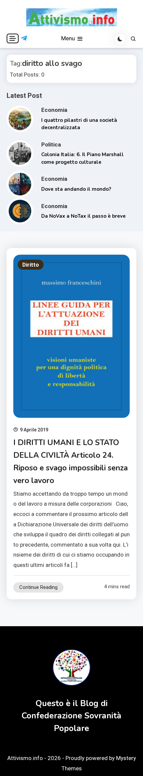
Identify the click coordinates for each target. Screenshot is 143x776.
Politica (51, 144)
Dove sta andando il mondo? (76, 189)
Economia (54, 110)
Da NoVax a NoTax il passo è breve (83, 216)
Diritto (30, 264)
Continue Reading (38, 587)
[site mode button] (120, 39)
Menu (68, 38)
